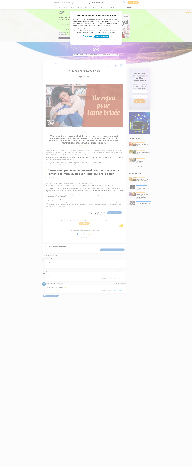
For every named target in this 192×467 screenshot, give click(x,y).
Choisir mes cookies (88, 36)
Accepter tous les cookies (102, 36)
